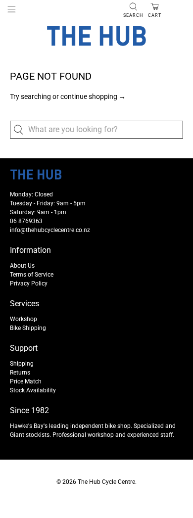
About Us (22, 265)
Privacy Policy (29, 283)
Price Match (26, 381)
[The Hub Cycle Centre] (96, 36)
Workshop (23, 319)
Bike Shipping (28, 328)
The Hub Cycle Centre (106, 481)
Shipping (22, 363)
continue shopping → (93, 96)
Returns (20, 372)
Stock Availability (33, 390)
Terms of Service (31, 274)
